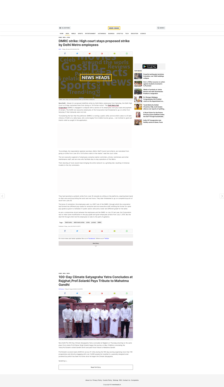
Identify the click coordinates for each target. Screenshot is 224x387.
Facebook (91, 238)
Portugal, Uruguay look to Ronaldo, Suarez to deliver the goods (222, 196)
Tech (127, 33)
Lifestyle (120, 33)
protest (93, 222)
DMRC (99, 222)
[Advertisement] (111, 12)
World (73, 33)
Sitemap (115, 380)
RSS (120, 380)
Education (134, 33)
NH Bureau (61, 289)
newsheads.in (116, 384)
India (67, 33)
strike (88, 222)
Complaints (135, 380)
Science (143, 33)
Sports (80, 33)
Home (61, 33)
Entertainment (90, 33)
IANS (60, 49)
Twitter (106, 238)
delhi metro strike (79, 222)
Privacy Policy (97, 380)
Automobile (102, 33)
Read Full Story (96, 367)
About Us (88, 380)
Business (111, 33)
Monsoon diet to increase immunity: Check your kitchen (2, 196)
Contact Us (126, 380)
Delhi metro (68, 222)
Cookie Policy (107, 380)
